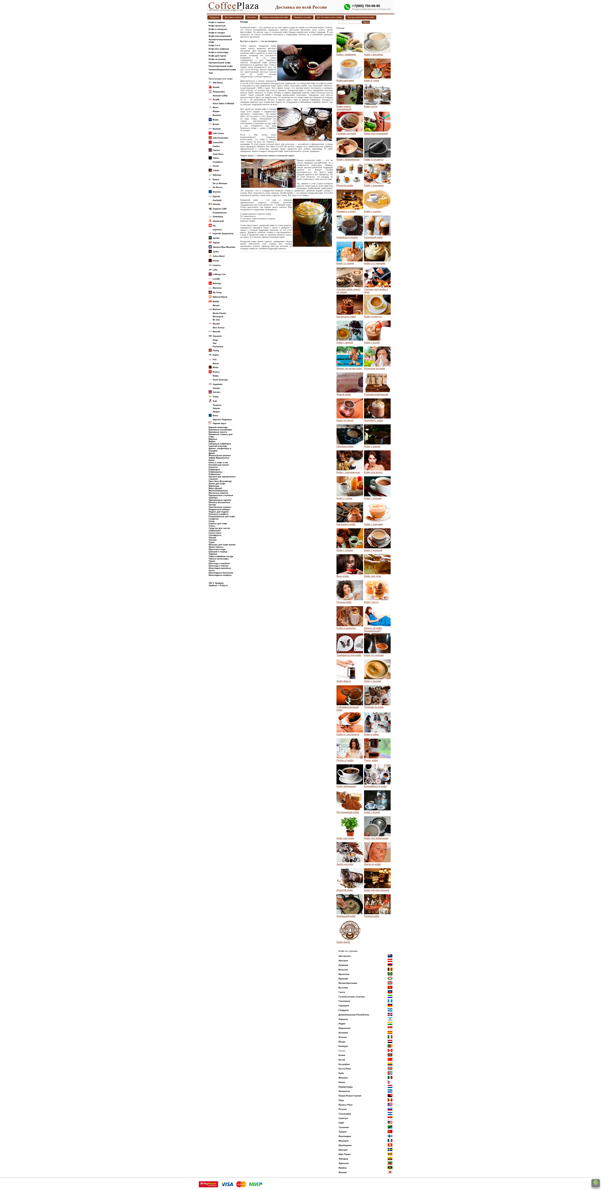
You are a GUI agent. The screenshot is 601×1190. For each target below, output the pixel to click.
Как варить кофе (346, 524)
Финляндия (345, 1136)
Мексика (343, 1077)
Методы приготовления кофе (361, 17)
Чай (211, 73)
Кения (342, 1055)
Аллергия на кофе (374, 368)
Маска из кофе (372, 864)
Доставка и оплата (233, 17)
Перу (341, 1100)
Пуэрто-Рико (346, 1104)
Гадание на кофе (346, 133)
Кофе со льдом (345, 263)
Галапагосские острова (352, 996)
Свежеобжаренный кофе (222, 69)
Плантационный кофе (221, 66)
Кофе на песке (344, 420)
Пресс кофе (371, 760)
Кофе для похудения (376, 133)
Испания (343, 1032)
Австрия (343, 960)
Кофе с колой (372, 342)
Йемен (342, 1041)
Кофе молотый (217, 25)
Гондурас (344, 1010)
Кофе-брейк (343, 942)
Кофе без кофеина (219, 49)
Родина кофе (371, 916)
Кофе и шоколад (346, 628)
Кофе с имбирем (346, 54)
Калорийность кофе (375, 786)
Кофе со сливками (374, 263)
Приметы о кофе (346, 211)
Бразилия (344, 974)
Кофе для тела (372, 576)
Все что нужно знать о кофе (329, 17)
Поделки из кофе (374, 707)
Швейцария (345, 1145)
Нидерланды (346, 1087)
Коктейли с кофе (373, 420)
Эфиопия (344, 1163)
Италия (343, 1037)
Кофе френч (343, 681)
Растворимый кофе (347, 812)
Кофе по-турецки (374, 655)
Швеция (343, 1150)
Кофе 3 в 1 (214, 45)
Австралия (345, 956)
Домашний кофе (346, 916)
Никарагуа (344, 1091)
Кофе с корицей (373, 550)
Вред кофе (342, 576)
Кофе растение (345, 838)
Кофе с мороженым (347, 159)
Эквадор (343, 1158)
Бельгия (343, 969)
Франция (343, 1140)
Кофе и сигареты (374, 159)
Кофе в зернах (217, 22)
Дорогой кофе (344, 890)
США (341, 1122)
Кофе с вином (372, 446)
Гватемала (344, 1001)
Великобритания (348, 983)
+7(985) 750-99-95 (366, 6)
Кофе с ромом (344, 550)
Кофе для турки (217, 55)
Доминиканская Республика (354, 1014)
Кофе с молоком (373, 54)
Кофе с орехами (373, 524)
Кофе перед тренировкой (343, 108)
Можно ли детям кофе (349, 368)
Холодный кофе (373, 237)
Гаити (342, 992)
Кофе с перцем (373, 498)
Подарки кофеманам (376, 394)
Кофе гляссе (371, 602)
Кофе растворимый (220, 36)
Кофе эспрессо (373, 316)
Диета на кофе (344, 864)
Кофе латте (370, 106)
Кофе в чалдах (217, 32)
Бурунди (343, 978)
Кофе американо (346, 786)
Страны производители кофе (275, 17)
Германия (344, 1005)
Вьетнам (343, 987)
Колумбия (344, 1064)
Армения (343, 965)
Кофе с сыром (372, 211)
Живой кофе (343, 394)
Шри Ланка (345, 1154)
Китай (342, 1059)
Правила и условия (302, 17)
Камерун (343, 1046)
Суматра (343, 1118)
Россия (343, 1109)
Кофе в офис (371, 734)
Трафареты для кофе (348, 655)
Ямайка (343, 1168)
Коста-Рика (345, 1068)
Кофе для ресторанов (376, 890)
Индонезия (344, 1028)
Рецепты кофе (344, 185)
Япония (343, 1172)
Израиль (343, 1019)
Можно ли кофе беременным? (373, 629)
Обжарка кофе (344, 446)
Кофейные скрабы (347, 237)
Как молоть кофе (346, 316)
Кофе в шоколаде (218, 52)
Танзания (344, 1127)
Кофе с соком (344, 498)
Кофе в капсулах (218, 29)
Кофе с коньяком (374, 185)
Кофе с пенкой (372, 681)
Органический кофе (220, 62)
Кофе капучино (345, 80)
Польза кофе (344, 602)
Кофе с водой (372, 812)
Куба (341, 1073)
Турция (343, 1131)
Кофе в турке (371, 80)
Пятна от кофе (344, 760)
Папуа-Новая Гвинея (350, 1095)
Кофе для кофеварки (376, 838)
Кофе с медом (344, 342)
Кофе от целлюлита (347, 734)
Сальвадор (345, 1113)
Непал (342, 1082)
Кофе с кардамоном (348, 472)
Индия (342, 1023)
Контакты (251, 17)
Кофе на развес (217, 59)
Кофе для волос (373, 472)
